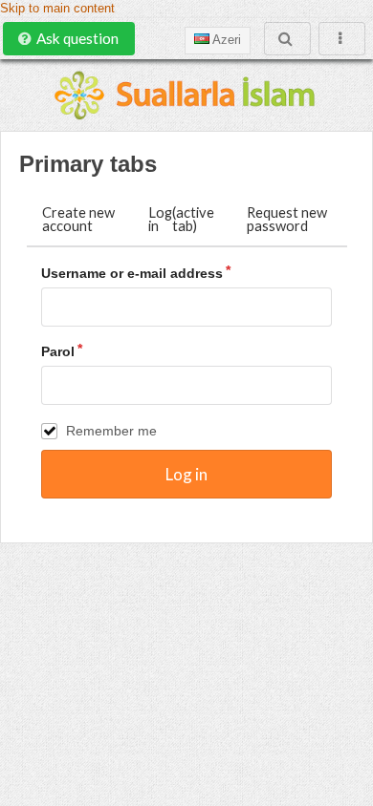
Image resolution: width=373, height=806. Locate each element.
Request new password (287, 219)
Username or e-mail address (132, 273)
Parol (58, 351)
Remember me (111, 430)
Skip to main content (57, 8)
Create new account (78, 219)
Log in (181, 219)
